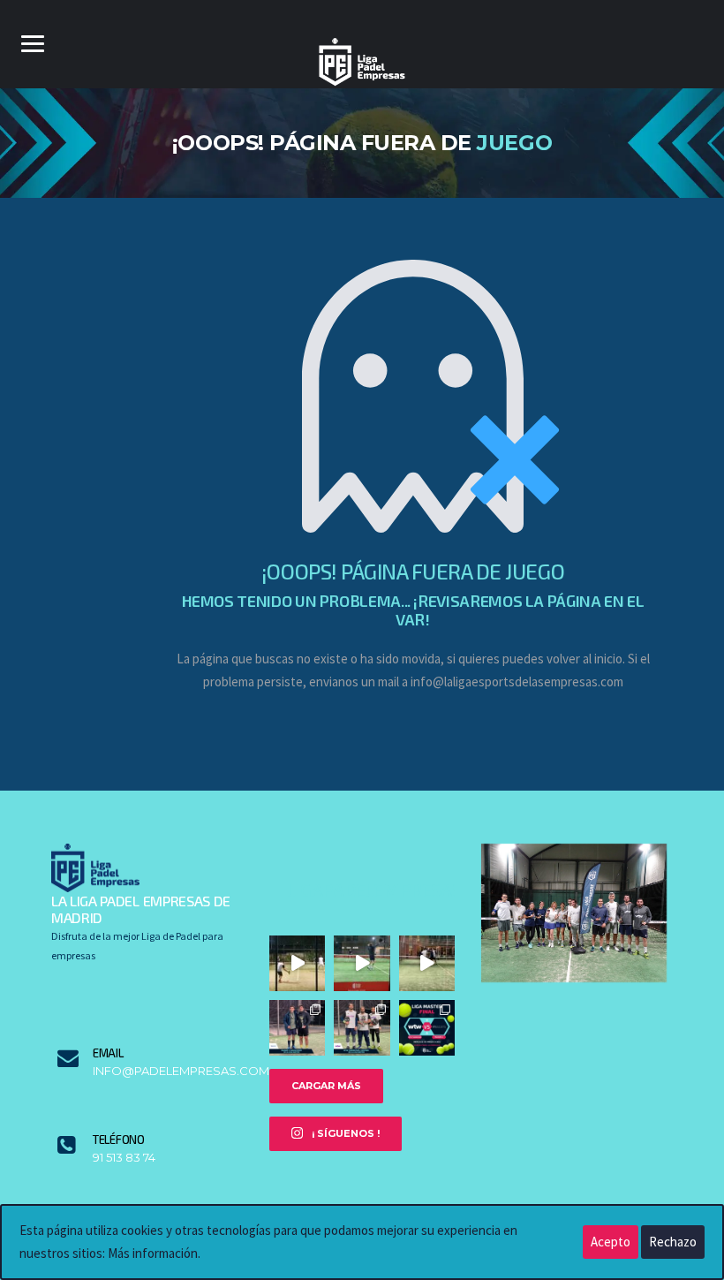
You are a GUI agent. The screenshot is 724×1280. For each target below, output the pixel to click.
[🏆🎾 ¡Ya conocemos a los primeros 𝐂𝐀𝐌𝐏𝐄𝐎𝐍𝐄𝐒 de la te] (361, 1028)
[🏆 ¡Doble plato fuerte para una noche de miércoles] (427, 1028)
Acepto (610, 1241)
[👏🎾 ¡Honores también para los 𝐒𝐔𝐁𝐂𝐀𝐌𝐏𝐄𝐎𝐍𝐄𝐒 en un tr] (297, 1028)
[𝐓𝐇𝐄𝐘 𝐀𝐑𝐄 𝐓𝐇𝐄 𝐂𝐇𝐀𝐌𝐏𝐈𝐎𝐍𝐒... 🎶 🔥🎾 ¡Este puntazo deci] (361, 963)
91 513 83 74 (124, 1157)
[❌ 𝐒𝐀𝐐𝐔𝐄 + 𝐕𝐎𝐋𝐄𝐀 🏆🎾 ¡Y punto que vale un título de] (297, 963)
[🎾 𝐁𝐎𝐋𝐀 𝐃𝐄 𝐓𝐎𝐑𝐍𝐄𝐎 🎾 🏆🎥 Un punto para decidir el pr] (427, 963)
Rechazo (673, 1241)
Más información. (154, 1253)
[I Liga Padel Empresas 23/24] (574, 911)
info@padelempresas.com (168, 1071)
